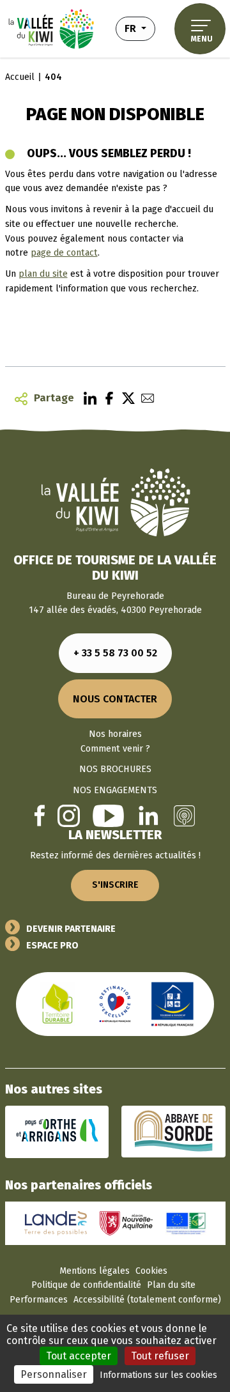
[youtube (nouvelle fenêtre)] (108, 815)
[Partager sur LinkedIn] (86, 398)
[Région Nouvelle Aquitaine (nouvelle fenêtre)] (126, 1223)
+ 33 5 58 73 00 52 (115, 653)
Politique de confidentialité (86, 1285)
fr (140, 28)
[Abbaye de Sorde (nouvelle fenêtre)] (173, 1130)
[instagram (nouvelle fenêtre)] (68, 815)
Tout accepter (78, 1356)
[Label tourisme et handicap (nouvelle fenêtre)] (172, 1003)
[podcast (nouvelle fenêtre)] (184, 815)
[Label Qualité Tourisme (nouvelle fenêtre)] (115, 1003)
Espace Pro (52, 945)
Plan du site (171, 1285)
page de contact (64, 252)
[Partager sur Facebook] (106, 398)
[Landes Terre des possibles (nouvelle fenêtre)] (56, 1223)
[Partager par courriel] (144, 398)
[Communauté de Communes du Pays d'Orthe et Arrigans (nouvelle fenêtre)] (57, 1130)
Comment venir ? (115, 748)
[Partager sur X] (125, 398)
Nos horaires (115, 734)
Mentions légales (94, 1270)
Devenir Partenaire (71, 929)
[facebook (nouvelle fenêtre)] (39, 815)
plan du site (43, 273)
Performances (39, 1299)
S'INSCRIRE (115, 884)
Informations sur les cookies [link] (158, 1375)
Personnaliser (53, 1374)
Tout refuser (160, 1356)
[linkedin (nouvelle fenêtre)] (148, 815)
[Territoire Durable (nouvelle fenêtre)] (57, 1003)
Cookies (151, 1270)
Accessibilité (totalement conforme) (147, 1299)
